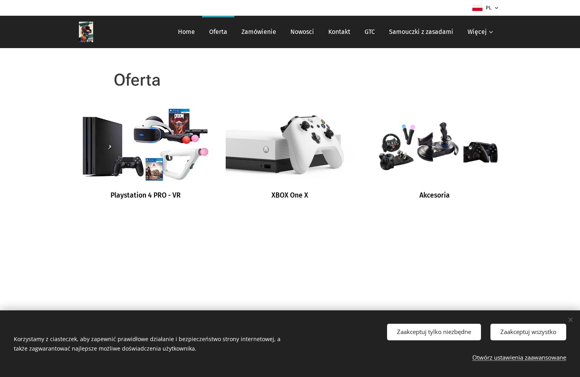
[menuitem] (186, 32)
